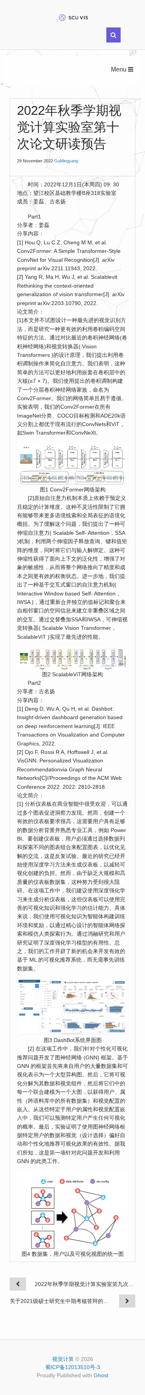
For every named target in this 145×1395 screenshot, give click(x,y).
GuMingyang (66, 161)
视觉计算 (63, 1359)
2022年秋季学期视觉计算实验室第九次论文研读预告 (85, 1284)
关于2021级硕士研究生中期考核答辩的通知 (60, 1301)
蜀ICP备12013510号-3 (72, 1367)
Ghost (101, 1375)
